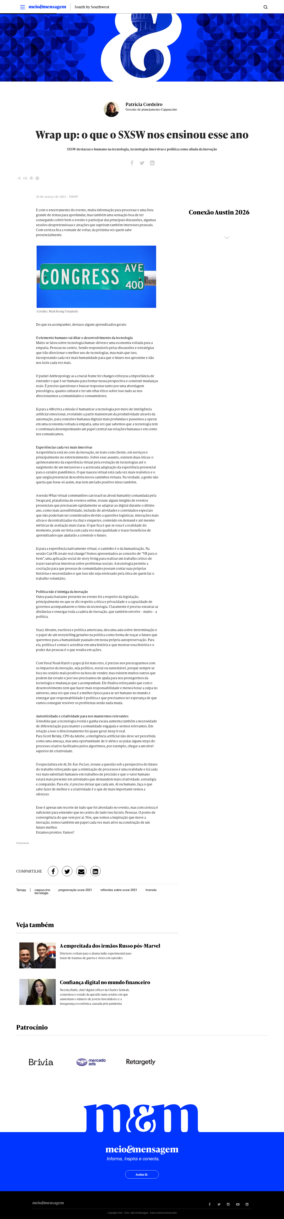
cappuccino (42, 889)
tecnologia (41, 892)
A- (18, 178)
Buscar (265, 6)
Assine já (141, 1174)
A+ (25, 178)
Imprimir (31, 178)
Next (226, 237)
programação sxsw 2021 (75, 889)
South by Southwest (92, 6)
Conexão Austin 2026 (219, 212)
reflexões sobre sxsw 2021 (118, 889)
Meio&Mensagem (47, 8)
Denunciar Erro (37, 178)
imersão (151, 889)
